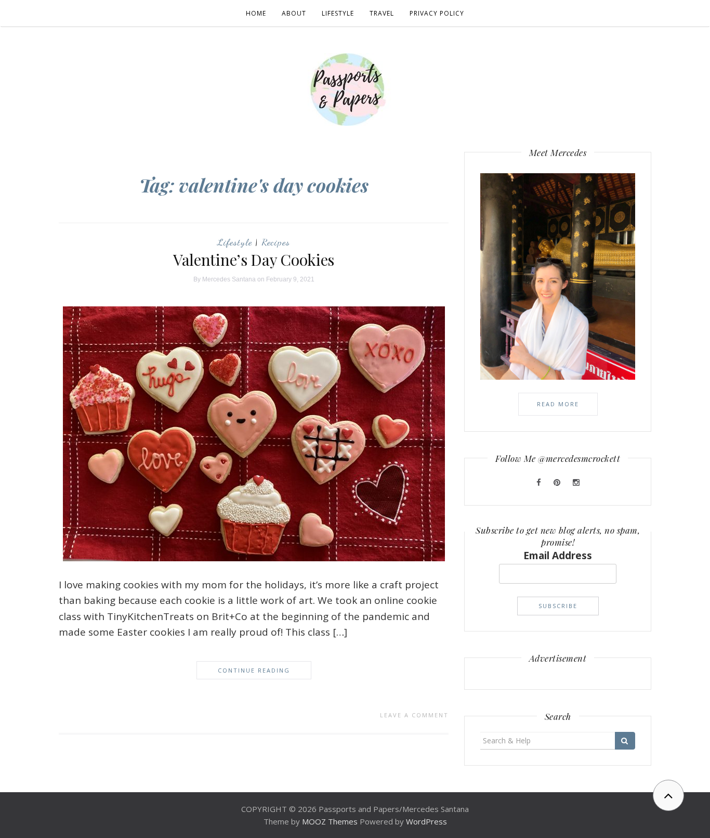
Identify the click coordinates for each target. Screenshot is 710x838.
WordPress (426, 821)
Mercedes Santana (229, 279)
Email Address (557, 555)
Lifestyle (338, 13)
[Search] (625, 741)
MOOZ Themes (330, 821)
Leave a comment (414, 715)
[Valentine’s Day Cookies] (254, 433)
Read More (558, 404)
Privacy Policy (437, 13)
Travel (382, 13)
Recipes (275, 242)
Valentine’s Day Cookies (253, 259)
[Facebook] (540, 482)
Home (256, 13)
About (294, 13)
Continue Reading (254, 670)
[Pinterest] (558, 482)
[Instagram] (576, 482)
